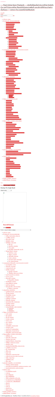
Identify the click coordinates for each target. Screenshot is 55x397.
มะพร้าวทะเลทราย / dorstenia (12, 61)
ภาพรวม (8, 159)
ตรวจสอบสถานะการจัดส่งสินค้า (13, 166)
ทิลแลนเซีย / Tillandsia (14, 66)
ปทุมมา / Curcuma (13, 41)
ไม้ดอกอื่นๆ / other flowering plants (13, 119)
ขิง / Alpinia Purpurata (13, 48)
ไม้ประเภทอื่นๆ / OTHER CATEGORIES (12, 120)
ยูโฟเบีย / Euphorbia (10, 56)
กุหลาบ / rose (9, 107)
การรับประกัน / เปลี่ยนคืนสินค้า (13, 168)
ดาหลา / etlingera (12, 44)
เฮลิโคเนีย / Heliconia (13, 43)
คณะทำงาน (8, 175)
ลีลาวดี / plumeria (10, 104)
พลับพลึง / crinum (10, 27)
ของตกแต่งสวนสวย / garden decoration (14, 154)
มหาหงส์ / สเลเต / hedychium (15, 46)
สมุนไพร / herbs (9, 131)
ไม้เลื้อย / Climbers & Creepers (12, 129)
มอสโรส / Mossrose (10, 71)
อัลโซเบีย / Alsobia (10, 92)
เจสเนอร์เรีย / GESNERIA (9, 76)
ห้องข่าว (8, 169)
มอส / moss (8, 139)
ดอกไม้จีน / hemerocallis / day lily (16, 36)
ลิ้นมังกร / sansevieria (13, 75)
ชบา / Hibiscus (9, 109)
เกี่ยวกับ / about (6, 156)
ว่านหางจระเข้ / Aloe (10, 54)
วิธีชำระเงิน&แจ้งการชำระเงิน (13, 164)
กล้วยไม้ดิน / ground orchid (12, 112)
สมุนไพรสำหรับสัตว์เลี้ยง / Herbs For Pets (15, 132)
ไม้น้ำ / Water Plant (10, 144)
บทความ (8, 173)
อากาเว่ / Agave (9, 63)
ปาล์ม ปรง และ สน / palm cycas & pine (14, 142)
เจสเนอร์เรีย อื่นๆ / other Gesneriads (14, 93)
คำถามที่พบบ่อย (9, 161)
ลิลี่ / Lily (10, 31)
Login (2, 14)
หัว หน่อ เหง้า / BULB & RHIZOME (11, 21)
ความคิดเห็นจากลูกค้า (11, 158)
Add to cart (8, 227)
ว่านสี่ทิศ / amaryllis (10, 24)
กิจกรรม (8, 171)
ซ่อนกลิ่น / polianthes (13, 32)
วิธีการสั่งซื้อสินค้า (10, 163)
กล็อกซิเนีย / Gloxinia (10, 81)
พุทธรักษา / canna (13, 39)
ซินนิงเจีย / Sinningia (10, 86)
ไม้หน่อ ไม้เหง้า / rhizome (11, 37)
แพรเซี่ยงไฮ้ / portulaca (11, 68)
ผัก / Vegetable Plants (10, 136)
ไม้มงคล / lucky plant (10, 126)
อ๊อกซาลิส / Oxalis (10, 26)
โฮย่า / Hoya (9, 110)
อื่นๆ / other (8, 148)
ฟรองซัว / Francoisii (13, 58)
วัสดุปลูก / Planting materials (12, 151)
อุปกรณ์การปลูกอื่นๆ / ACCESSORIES (12, 149)
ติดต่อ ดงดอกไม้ (9, 176)
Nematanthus (11, 97)
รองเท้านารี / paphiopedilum (12, 115)
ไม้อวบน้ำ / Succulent (10, 53)
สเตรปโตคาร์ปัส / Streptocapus (13, 88)
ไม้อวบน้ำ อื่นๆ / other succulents (13, 73)
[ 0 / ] (3, 12)
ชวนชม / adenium (10, 105)
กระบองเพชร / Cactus (11, 51)
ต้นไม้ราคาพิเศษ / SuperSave (9, 178)
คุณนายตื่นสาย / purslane (11, 70)
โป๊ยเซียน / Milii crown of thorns (16, 59)
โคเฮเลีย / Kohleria (10, 90)
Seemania (11, 96)
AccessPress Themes (35, 395)
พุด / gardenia (9, 102)
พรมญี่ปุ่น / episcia (10, 83)
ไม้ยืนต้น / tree (9, 122)
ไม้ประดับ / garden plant (11, 124)
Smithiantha (11, 95)
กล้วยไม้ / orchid (9, 114)
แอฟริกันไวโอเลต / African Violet (13, 78)
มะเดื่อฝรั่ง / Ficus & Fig (11, 134)
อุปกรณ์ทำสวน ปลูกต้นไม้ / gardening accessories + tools (18, 153)
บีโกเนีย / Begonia (10, 80)
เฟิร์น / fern (8, 137)
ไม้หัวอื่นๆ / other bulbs (11, 29)
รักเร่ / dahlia (11, 34)
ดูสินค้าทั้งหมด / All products (9, 180)
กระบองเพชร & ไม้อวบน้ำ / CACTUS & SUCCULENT (15, 49)
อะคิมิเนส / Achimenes (11, 85)
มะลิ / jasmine (9, 100)
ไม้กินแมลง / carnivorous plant (12, 141)
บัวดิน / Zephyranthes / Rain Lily (13, 22)
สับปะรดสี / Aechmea (10, 64)
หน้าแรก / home (6, 19)
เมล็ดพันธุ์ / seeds (10, 146)
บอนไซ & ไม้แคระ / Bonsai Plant (13, 127)
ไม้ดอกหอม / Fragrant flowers (12, 117)
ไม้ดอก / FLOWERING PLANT (10, 99)
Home (2, 185)
